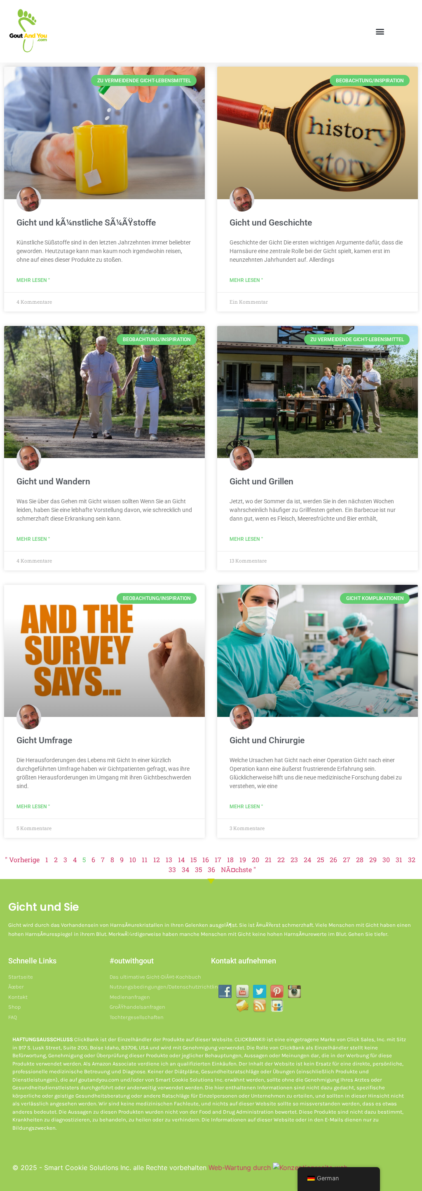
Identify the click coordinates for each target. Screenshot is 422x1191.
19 (242, 859)
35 (198, 869)
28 (359, 859)
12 (156, 859)
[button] (380, 31)
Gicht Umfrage (44, 740)
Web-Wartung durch (241, 1167)
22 (281, 859)
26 (333, 859)
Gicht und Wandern (53, 481)
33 (172, 869)
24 (307, 859)
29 (373, 859)
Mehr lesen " (33, 280)
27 (346, 859)
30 (386, 859)
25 (320, 859)
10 (132, 859)
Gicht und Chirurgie (267, 740)
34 (185, 869)
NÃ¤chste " (238, 869)
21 (268, 859)
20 (255, 859)
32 (411, 859)
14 (181, 859)
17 (218, 859)
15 (193, 859)
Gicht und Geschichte (271, 223)
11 (145, 859)
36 (211, 869)
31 (399, 859)
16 (205, 859)
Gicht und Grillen (261, 481)
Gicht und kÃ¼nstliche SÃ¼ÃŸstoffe (86, 223)
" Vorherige (22, 859)
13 (169, 859)
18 (230, 859)
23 (294, 859)
